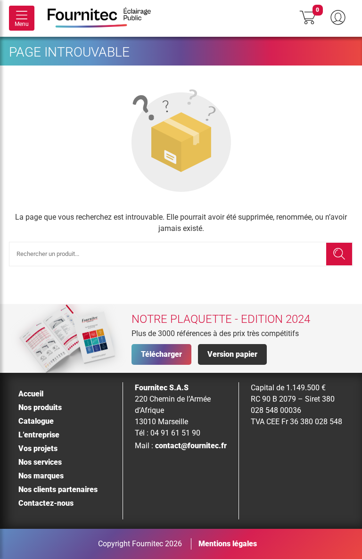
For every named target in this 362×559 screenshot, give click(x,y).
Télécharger (161, 354)
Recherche (339, 254)
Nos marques (41, 475)
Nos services (40, 462)
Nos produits (40, 407)
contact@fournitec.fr (191, 445)
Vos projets (38, 448)
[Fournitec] (104, 18)
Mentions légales (227, 543)
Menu (22, 24)
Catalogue (36, 421)
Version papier (232, 354)
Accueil (30, 393)
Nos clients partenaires (58, 489)
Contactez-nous (46, 503)
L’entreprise (38, 434)
